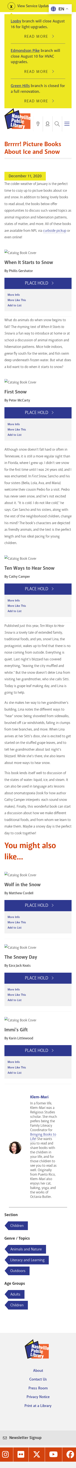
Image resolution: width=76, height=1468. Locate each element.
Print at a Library (38, 1405)
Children (17, 1225)
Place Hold (37, 283)
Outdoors (17, 1270)
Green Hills (20, 85)
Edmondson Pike (25, 50)
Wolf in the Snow (22, 885)
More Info (14, 295)
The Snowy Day (20, 957)
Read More (38, 36)
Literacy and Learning (27, 1260)
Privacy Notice (38, 1396)
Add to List (15, 305)
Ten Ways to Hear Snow (29, 568)
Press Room (38, 1388)
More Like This (17, 300)
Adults (15, 1294)
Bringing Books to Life (43, 1136)
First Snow (15, 392)
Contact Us (38, 1379)
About (38, 1370)
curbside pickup (54, 230)
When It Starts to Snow (28, 262)
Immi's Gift (16, 1030)
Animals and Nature (26, 1249)
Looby (16, 21)
